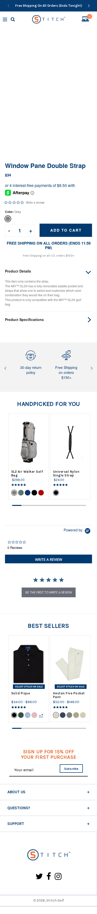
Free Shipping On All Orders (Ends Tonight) (48, 5)
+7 (41, 715)
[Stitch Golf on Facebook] (49, 876)
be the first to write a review (48, 592)
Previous (6, 368)
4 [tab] (44, 505)
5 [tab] (53, 505)
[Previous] (8, 5)
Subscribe (71, 768)
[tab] (48, 559)
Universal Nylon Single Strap (66, 473)
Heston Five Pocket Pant (69, 695)
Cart (89, 17)
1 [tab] (16, 505)
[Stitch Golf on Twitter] (39, 876)
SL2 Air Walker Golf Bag (27, 473)
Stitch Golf (55, 900)
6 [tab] (63, 505)
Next (91, 368)
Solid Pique (20, 693)
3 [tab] (35, 505)
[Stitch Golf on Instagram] (58, 876)
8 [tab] (81, 505)
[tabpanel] (28, 456)
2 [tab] (26, 505)
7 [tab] (72, 505)
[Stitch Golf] (48, 855)
